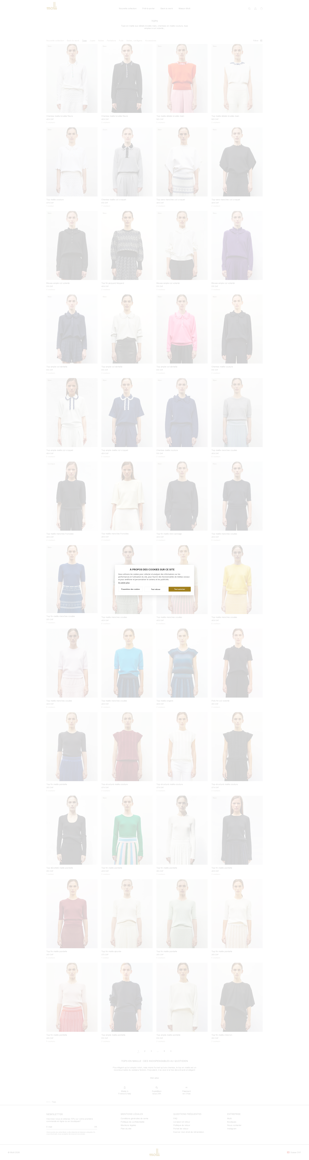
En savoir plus (124, 582)
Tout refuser (155, 589)
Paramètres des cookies (130, 589)
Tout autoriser (179, 589)
